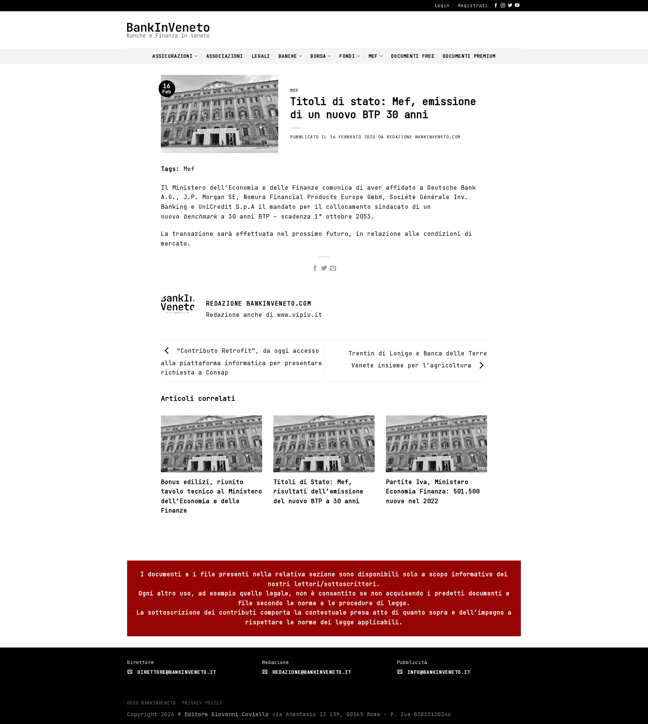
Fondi (347, 56)
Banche (288, 56)
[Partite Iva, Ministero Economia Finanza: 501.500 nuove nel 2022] (436, 446)
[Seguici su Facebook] (496, 5)
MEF (373, 56)
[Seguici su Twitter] (510, 5)
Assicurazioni (172, 56)
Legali (261, 56)
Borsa (318, 56)
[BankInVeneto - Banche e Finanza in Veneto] (168, 30)
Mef (189, 169)
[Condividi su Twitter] (324, 268)
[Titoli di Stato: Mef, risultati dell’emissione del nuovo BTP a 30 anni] (324, 446)
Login (442, 5)
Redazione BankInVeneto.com (423, 136)
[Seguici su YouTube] (517, 5)
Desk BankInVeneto (151, 703)
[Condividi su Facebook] (315, 268)
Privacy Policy (202, 703)
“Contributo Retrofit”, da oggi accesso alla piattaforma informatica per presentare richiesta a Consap (241, 361)
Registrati (473, 5)
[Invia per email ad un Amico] (333, 268)
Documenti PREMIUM (469, 56)
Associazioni (224, 56)
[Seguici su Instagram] (503, 5)
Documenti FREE (413, 56)
